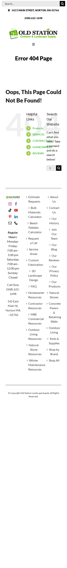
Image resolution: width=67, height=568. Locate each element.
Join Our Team (54, 234)
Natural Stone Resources (33, 349)
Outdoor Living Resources (33, 334)
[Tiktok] (10, 210)
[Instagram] (10, 204)
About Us (54, 199)
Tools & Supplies (54, 341)
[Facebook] (16, 204)
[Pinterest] (10, 216)
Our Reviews (54, 258)
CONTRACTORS (42, 140)
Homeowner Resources (33, 295)
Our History (54, 221)
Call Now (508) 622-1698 (13, 289)
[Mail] (10, 223)
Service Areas (33, 251)
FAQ (34, 286)
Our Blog (54, 247)
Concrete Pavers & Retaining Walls (54, 312)
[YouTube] (16, 210)
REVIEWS (38, 153)
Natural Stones (54, 295)
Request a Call (33, 241)
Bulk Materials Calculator (33, 212)
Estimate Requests (33, 199)
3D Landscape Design (33, 275)
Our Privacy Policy (54, 271)
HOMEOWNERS (42, 147)
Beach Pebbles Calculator (33, 227)
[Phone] (16, 223)
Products (38, 128)
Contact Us (54, 210)
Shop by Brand (54, 352)
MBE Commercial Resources (33, 319)
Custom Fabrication (33, 262)
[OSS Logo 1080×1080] (33, 29)
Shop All (54, 360)
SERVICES (38, 134)
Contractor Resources (33, 306)
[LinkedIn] (16, 216)
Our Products (54, 284)
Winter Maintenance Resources (33, 365)
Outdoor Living (54, 330)
